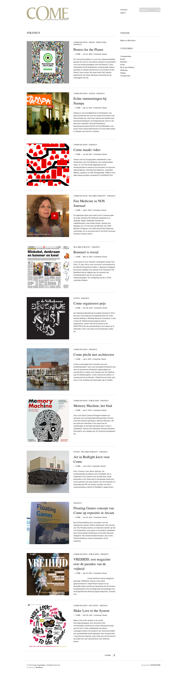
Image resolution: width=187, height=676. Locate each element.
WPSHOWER (155, 665)
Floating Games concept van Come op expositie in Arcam (93, 510)
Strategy (77, 44)
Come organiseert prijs (89, 303)
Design (92, 42)
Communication (80, 42)
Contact (124, 10)
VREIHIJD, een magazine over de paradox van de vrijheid (91, 564)
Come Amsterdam (38, 665)
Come (78, 54)
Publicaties (101, 42)
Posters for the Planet (88, 49)
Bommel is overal (85, 252)
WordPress (39, 667)
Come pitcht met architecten (93, 354)
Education (93, 605)
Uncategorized (125, 75)
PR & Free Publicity (97, 196)
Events (92, 93)
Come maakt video (86, 149)
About (123, 13)
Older (108, 655)
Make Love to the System (91, 610)
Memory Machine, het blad (92, 405)
